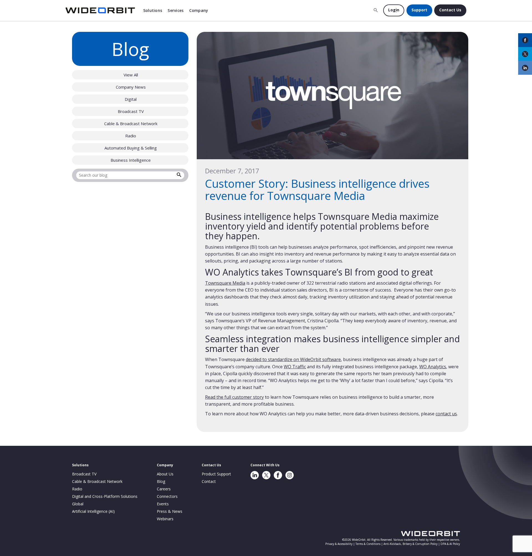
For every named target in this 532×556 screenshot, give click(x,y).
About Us (165, 474)
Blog (161, 481)
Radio (130, 135)
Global (77, 503)
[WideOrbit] (100, 10)
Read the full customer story (234, 397)
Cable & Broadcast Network (130, 123)
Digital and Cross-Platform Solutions (104, 496)
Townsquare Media (225, 283)
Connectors (167, 496)
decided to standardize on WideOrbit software (293, 359)
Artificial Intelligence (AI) (93, 511)
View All (131, 75)
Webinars (165, 518)
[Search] (179, 175)
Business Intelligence (131, 160)
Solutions (152, 10)
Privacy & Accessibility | (340, 544)
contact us (446, 414)
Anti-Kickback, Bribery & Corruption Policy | (412, 544)
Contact (209, 481)
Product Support (216, 474)
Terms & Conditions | (369, 544)
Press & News (169, 511)
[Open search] (375, 10)
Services (175, 10)
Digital (131, 99)
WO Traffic (295, 367)
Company (198, 10)
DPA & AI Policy (450, 544)
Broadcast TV (131, 111)
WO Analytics (432, 367)
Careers (164, 488)
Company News (131, 87)
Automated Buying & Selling (130, 148)
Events (163, 503)
